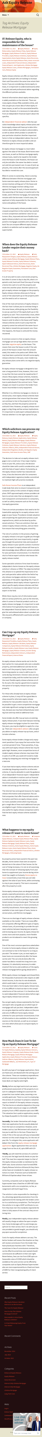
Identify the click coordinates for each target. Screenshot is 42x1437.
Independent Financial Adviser (17, 63)
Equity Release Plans (32, 259)
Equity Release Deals (27, 1052)
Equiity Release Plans (24, 641)
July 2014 (7, 1355)
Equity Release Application (17, 438)
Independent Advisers (18, 653)
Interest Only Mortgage (12, 1387)
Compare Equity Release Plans (23, 839)
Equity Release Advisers (29, 1050)
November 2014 (9, 1351)
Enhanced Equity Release (12, 1373)
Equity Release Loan (21, 648)
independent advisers (21, 729)
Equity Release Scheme (17, 651)
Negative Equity (31, 266)
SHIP (28, 452)
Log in (6, 1408)
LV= (28, 1062)
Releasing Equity (16, 853)
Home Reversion (32, 58)
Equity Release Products (18, 53)
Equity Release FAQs (18, 51)
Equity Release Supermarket (23, 1059)
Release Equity (11, 70)
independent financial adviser (16, 122)
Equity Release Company (10, 1052)
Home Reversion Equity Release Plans (15, 60)
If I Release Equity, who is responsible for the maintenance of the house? (18, 42)
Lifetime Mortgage (19, 266)
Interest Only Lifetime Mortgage (15, 1383)
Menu (4, 15)
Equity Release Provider (10, 261)
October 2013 (9, 1358)
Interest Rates (18, 655)
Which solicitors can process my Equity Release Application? (21, 431)
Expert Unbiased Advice (10, 264)
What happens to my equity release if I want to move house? (20, 831)
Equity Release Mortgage (16, 259)
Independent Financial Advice (23, 851)
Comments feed (9, 1415)
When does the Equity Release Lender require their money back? (19, 247)
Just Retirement (21, 1062)
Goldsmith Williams (8, 1062)
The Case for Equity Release (13, 1308)
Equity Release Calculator (17, 643)
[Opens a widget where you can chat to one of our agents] (26, 1424)
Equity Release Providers (18, 443)
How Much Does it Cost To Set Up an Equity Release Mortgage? (20, 1042)
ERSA (16, 447)
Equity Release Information (20, 646)
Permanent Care (26, 268)
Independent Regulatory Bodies (13, 450)
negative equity (15, 344)
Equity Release (25, 49)
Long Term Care (9, 1394)
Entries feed (8, 1412)
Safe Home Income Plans (18, 452)
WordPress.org (9, 1419)
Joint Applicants (18, 65)
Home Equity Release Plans (22, 848)
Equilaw (17, 1050)
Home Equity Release (19, 58)
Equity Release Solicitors (17, 445)
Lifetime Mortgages (23, 68)
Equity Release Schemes (18, 56)
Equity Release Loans (22, 841)
